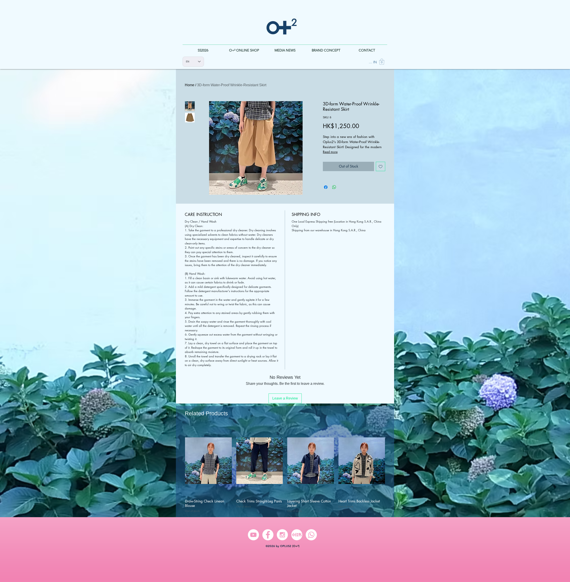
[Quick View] (208, 461)
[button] (381, 62)
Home (189, 85)
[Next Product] (391, 460)
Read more (330, 152)
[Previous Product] (178, 460)
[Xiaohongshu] (296, 534)
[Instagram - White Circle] (282, 534)
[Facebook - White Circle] (267, 534)
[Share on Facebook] (325, 187)
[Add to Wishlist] (380, 166)
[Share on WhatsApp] (334, 187)
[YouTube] (253, 534)
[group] (285, 469)
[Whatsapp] (311, 534)
